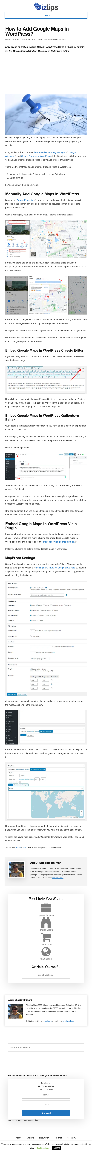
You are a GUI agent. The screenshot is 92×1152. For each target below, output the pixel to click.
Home (18, 847)
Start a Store (46, 944)
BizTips (46, 7)
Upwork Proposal (46, 915)
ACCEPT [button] (57, 1148)
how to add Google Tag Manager (49, 152)
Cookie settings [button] (43, 1148)
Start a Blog (46, 959)
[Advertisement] (46, 74)
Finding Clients (46, 930)
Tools (24, 847)
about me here (57, 878)
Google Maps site (25, 200)
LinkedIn (48, 1021)
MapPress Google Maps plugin (59, 542)
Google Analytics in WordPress (36, 156)
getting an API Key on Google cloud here (55, 568)
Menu (47, 15)
